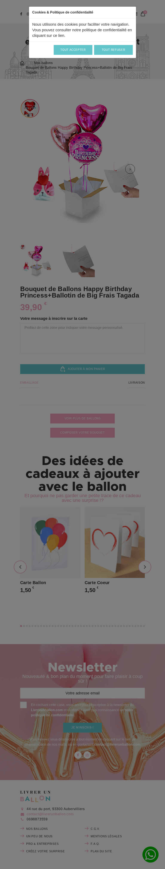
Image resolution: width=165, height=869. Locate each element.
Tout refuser (113, 49)
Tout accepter (73, 49)
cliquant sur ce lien (48, 35)
